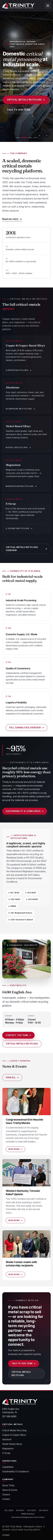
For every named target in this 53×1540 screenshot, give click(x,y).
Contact (6, 1499)
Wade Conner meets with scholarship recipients (21, 1263)
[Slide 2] (23, 137)
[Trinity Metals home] (18, 6)
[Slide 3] (29, 137)
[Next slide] (47, 136)
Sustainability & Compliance (25, 811)
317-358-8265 (9, 1416)
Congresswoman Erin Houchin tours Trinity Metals (24, 1121)
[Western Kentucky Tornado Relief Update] (26, 1172)
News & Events (9, 1490)
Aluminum (7, 1439)
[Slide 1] (18, 137)
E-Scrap (6, 1453)
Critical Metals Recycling (26, 99)
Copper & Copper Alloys (14, 1435)
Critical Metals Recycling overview (26, 548)
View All (12, 1077)
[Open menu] (48, 6)
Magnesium (8, 1448)
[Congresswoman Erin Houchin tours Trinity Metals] (26, 1101)
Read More (15, 1149)
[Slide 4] (35, 137)
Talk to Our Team (18, 109)
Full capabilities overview (26, 727)
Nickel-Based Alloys (12, 1444)
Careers (6, 1494)
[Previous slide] (40, 136)
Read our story (12, 219)
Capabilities (7, 1467)
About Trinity (8, 1485)
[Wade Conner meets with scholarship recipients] (26, 1244)
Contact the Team (18, 1035)
